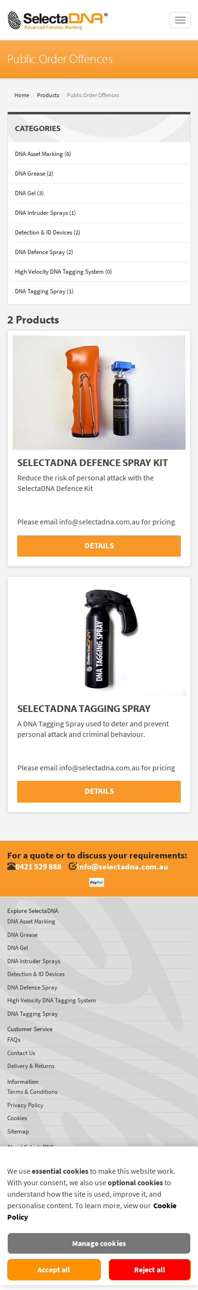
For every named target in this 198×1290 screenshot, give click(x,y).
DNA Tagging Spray (32, 1014)
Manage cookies (99, 1243)
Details (99, 545)
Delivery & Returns (30, 1066)
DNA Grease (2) (34, 173)
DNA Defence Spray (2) (44, 252)
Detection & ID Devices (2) (47, 232)
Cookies (17, 1118)
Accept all (54, 1270)
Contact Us (21, 1053)
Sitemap (18, 1131)
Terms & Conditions (32, 1092)
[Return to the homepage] (57, 12)
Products (48, 95)
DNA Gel (17, 948)
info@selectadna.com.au (122, 866)
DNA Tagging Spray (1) (44, 291)
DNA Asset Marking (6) (43, 154)
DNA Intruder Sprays (33, 961)
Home (21, 95)
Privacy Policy (25, 1105)
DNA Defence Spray (32, 987)
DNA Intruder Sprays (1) (45, 213)
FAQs (13, 1039)
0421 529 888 (38, 866)
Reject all (150, 1270)
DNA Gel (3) (29, 193)
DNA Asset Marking (31, 921)
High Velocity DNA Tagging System (51, 1000)
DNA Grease (22, 935)
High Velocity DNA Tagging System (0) (63, 271)
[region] (99, 1215)
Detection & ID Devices (35, 974)
